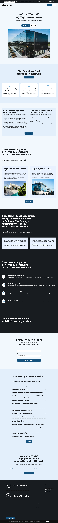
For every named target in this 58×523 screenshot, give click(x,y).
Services (37, 499)
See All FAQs (29, 441)
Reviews (37, 501)
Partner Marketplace (39, 490)
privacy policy (14, 514)
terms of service (20, 514)
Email (18, 353)
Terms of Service (48, 489)
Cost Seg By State (10, 518)
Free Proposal (38, 503)
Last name (31, 349)
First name (19, 349)
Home (37, 484)
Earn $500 (37, 507)
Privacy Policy (47, 491)
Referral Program (38, 505)
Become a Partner (39, 488)
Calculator (25, 5)
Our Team (37, 497)
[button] (30, 5)
